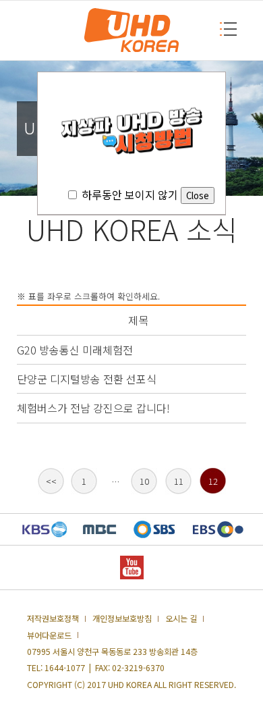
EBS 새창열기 (218, 529)
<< (51, 481)
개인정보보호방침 (122, 618)
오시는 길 (181, 618)
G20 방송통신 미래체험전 (75, 349)
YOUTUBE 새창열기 (132, 567)
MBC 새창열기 (99, 529)
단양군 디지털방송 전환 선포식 (86, 378)
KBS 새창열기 (45, 529)
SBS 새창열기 (154, 529)
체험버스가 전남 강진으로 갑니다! (93, 407)
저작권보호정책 (53, 618)
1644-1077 (65, 668)
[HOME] (131, 30)
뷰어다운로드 (49, 635)
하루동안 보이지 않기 (130, 194)
